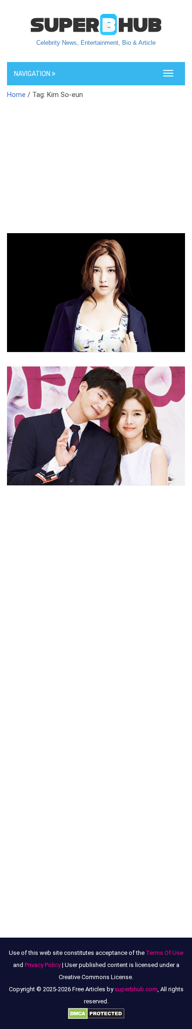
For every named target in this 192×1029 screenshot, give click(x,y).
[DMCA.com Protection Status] (96, 1013)
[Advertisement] (96, 172)
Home (16, 94)
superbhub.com (136, 989)
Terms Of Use (164, 952)
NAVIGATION (33, 73)
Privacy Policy (43, 964)
